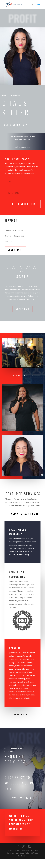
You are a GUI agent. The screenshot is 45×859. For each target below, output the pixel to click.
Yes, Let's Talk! (22, 798)
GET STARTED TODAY (24, 204)
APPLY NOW (22, 308)
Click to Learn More (25, 513)
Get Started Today (16, 124)
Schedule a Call (24, 375)
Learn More (15, 249)
